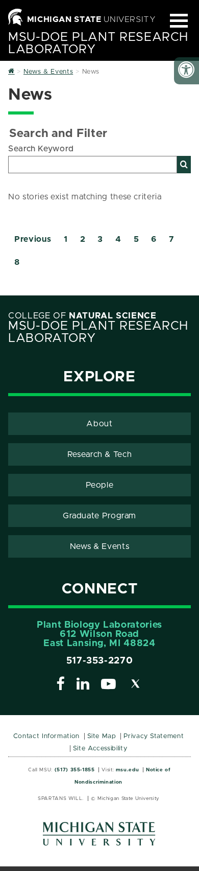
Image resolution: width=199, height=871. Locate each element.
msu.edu (127, 769)
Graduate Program (99, 516)
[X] (135, 685)
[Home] (11, 71)
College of (82, 316)
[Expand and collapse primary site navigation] (179, 20)
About (99, 424)
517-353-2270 (99, 661)
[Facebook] (61, 685)
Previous (33, 239)
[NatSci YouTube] (108, 685)
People (100, 485)
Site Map (101, 736)
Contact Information (46, 736)
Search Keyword (41, 149)
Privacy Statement (153, 736)
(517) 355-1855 (75, 769)
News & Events (99, 546)
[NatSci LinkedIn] (83, 685)
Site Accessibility (100, 748)
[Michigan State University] (99, 838)
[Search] (184, 164)
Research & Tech (99, 454)
